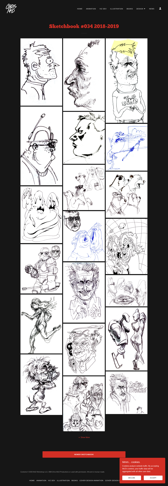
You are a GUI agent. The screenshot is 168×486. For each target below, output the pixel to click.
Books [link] (130, 9)
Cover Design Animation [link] (91, 480)
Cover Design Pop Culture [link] (118, 480)
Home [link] (79, 9)
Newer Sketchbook (84, 454)
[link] (11, 8)
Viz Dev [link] (103, 9)
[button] (140, 8)
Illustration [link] (116, 9)
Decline (131, 478)
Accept (153, 478)
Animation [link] (91, 9)
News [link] (151, 9)
